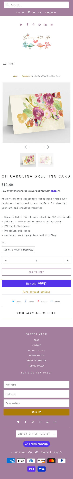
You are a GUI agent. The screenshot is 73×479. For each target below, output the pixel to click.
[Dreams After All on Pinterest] (33, 24)
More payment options (36, 291)
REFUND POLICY (36, 366)
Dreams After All (28, 452)
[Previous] (26, 146)
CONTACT (36, 345)
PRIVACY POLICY (36, 350)
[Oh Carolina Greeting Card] (36, 112)
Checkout (50, 13)
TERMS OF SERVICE (36, 360)
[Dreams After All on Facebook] (27, 24)
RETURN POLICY (36, 355)
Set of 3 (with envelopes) (18, 250)
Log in (20, 13)
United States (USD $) (35, 434)
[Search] (7, 5)
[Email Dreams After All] (52, 24)
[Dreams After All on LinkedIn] (45, 24)
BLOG (36, 340)
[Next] (46, 146)
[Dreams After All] (37, 42)
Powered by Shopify (51, 452)
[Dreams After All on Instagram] (39, 24)
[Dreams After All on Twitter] (21, 24)
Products (26, 76)
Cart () (36, 13)
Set (4, 242)
